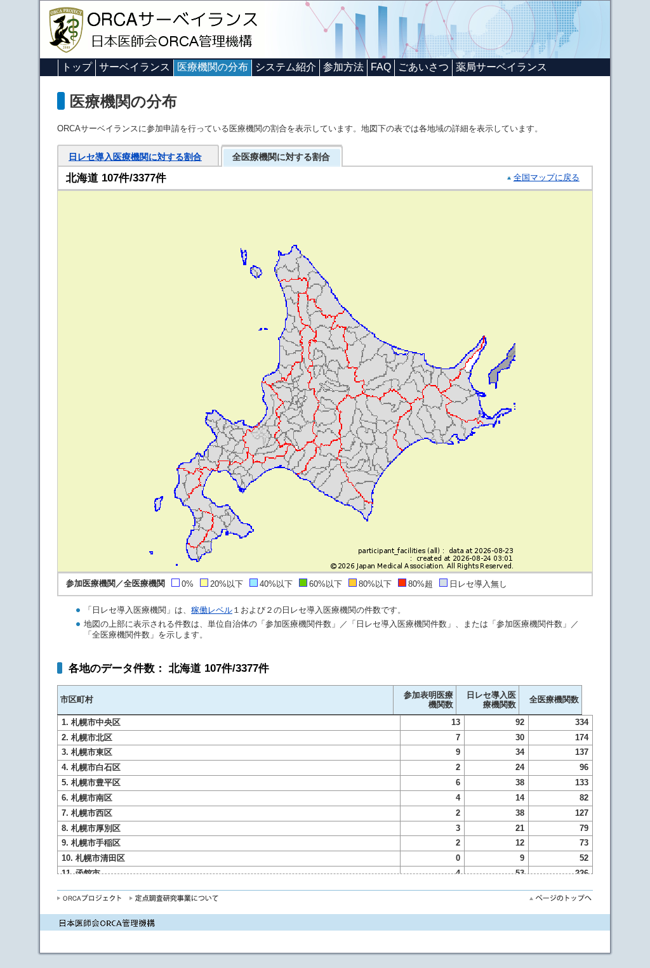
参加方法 (343, 67)
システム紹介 (285, 67)
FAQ (381, 67)
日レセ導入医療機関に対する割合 (135, 157)
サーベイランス (134, 67)
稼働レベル (211, 610)
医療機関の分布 (212, 67)
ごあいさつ (423, 67)
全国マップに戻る (547, 177)
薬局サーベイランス (501, 67)
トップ (77, 67)
